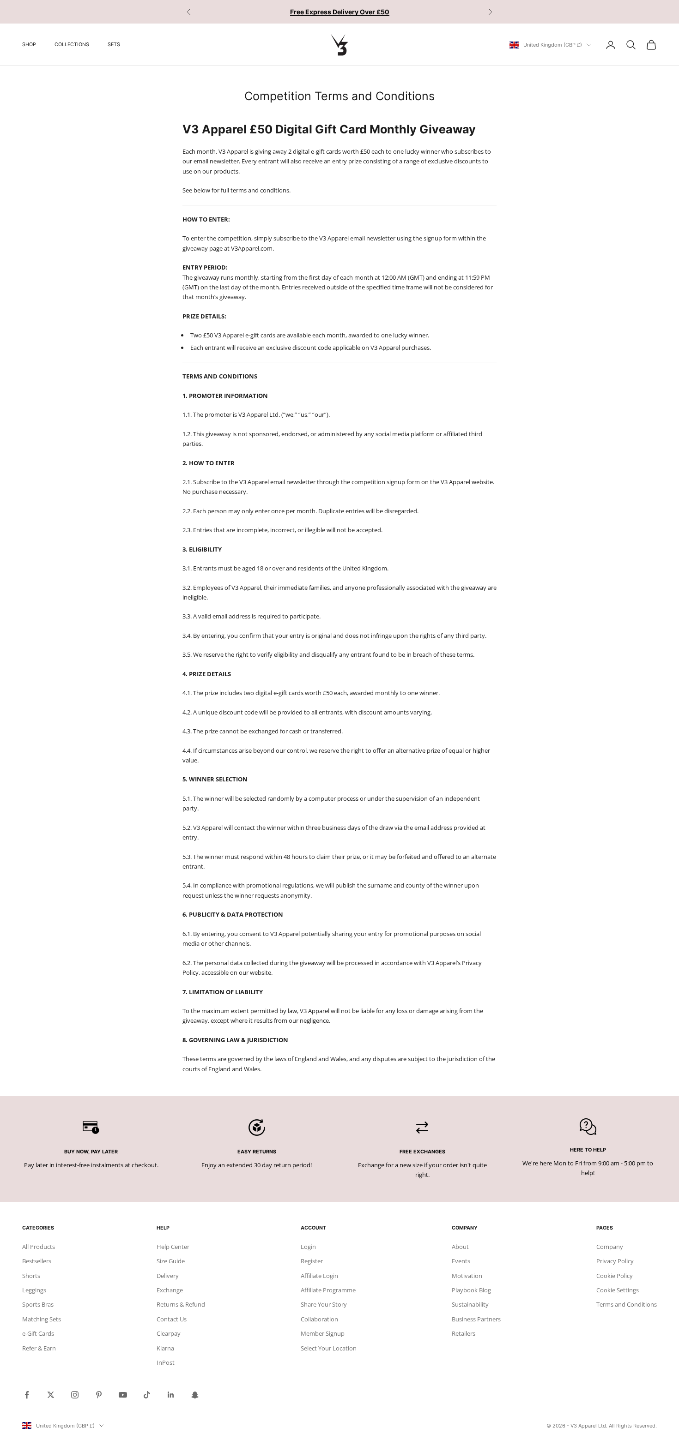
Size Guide (171, 1261)
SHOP (29, 45)
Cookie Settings (617, 1290)
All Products (38, 1246)
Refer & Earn (39, 1348)
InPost (166, 1362)
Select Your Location (329, 1348)
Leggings (34, 1290)
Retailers (463, 1333)
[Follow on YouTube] (122, 1394)
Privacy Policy (615, 1261)
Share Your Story (324, 1304)
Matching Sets (41, 1319)
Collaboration (319, 1319)
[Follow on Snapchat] (195, 1394)
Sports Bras (38, 1304)
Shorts (31, 1276)
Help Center (173, 1246)
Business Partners (476, 1319)
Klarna (165, 1348)
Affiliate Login (319, 1276)
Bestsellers (36, 1261)
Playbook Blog (471, 1290)
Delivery (168, 1276)
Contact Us (172, 1319)
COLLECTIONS (72, 45)
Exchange (170, 1290)
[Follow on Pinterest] (98, 1394)
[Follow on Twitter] (50, 1394)
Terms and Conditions (626, 1304)
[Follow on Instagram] (74, 1394)
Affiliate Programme (328, 1290)
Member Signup (323, 1333)
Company (609, 1246)
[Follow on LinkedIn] (171, 1394)
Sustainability (470, 1304)
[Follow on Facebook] (26, 1394)
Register (312, 1261)
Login (308, 1246)
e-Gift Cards (38, 1333)
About (460, 1246)
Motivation (467, 1276)
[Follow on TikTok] (147, 1394)
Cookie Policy (614, 1276)
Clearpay (169, 1333)
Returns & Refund (181, 1304)
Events (461, 1261)
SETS (114, 45)
